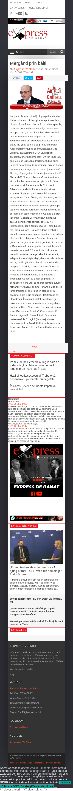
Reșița (28, 2)
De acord (65, 782)
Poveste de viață (38, 8)
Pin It (15, 351)
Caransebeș (17, 8)
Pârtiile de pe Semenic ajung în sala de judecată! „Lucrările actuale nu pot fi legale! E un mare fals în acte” (34, 365)
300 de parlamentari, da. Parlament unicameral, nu (36, 600)
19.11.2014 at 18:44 (17, 426)
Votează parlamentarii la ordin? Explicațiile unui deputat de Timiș (36, 623)
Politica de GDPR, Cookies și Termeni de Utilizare (27, 786)
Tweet (33, 346)
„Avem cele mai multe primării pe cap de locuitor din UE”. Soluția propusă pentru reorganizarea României (32, 611)
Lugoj (39, 2)
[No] (55, 787)
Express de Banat (25, 69)
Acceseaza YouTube (20, 742)
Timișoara (15, 2)
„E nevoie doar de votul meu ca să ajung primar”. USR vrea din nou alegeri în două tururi (36, 571)
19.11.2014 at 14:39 (17, 404)
